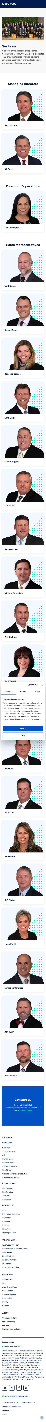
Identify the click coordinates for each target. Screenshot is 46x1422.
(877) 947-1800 (25, 1110)
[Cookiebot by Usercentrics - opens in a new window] (28, 685)
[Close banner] (42, 685)
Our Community (8, 1321)
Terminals (6, 1196)
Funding (5, 1225)
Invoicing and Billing (10, 1177)
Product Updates (9, 1294)
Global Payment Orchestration (14, 1174)
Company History (9, 1318)
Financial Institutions (11, 1267)
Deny (23, 735)
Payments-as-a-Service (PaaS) (15, 1248)
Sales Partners (8, 1256)
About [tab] (37, 691)
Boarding (6, 1221)
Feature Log (7, 1298)
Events (5, 1302)
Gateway (6, 1148)
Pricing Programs (9, 1166)
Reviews (5, 1410)
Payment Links (8, 1162)
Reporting (6, 1229)
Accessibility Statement (12, 1406)
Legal (4, 1414)
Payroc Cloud (8, 1159)
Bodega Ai (6, 1199)
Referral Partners (9, 1260)
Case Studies (7, 1291)
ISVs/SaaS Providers (11, 1245)
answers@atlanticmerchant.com (20, 1107)
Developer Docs (9, 1233)
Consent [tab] (8, 691)
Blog (4, 1283)
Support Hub (7, 1279)
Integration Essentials (11, 1214)
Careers (5, 1306)
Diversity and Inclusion (11, 1329)
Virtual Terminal (9, 1151)
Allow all (23, 729)
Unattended (7, 1252)
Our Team (6, 1325)
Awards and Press (9, 1287)
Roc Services (7, 1188)
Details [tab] (23, 691)
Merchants (6, 1263)
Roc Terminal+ (8, 1192)
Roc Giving (6, 1170)
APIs (4, 1210)
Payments (6, 1218)
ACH (4, 1155)
